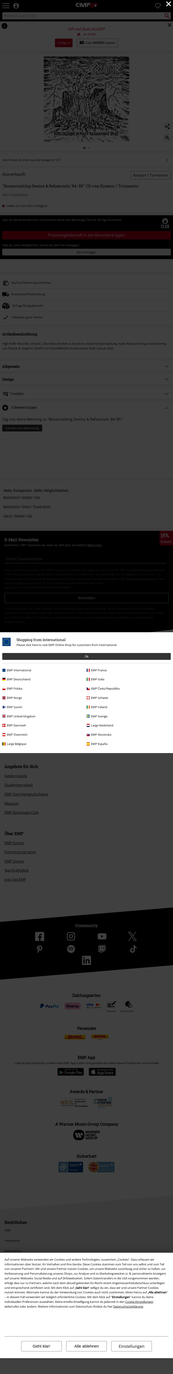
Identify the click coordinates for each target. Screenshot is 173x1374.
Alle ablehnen (86, 1346)
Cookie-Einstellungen (139, 1302)
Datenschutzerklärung (128, 1306)
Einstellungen (131, 1346)
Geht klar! (41, 1346)
